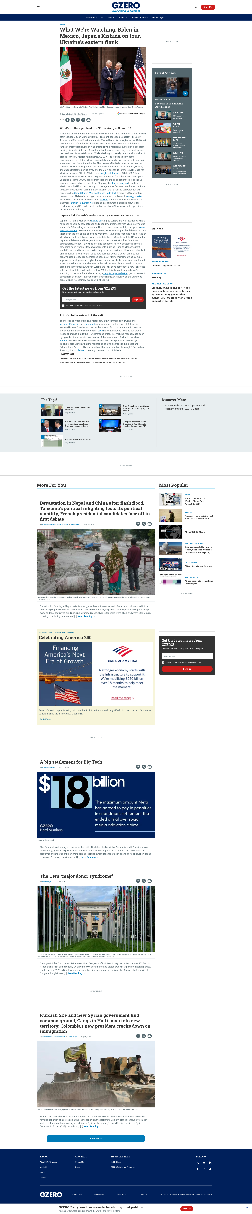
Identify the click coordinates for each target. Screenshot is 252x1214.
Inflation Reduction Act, (82, 202)
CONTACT (81, 1156)
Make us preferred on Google (132, 113)
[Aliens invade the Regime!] (170, 564)
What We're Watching (162, 284)
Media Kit (44, 1167)
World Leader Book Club (178, 131)
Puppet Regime (176, 125)
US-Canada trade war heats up (179, 117)
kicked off (96, 220)
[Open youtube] (204, 1163)
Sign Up (187, 1208)
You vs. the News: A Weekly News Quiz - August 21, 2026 (195, 501)
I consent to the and (83, 305)
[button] (208, 7)
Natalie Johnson (48, 524)
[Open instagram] (204, 1169)
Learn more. (45, 719)
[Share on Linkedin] (78, 120)
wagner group (101, 362)
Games (187, 495)
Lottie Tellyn (46, 882)
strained (104, 199)
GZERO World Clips (179, 138)
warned (63, 340)
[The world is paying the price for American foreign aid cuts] (163, 142)
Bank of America (68, 632)
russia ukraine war (118, 362)
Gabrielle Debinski (69, 114)
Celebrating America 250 (166, 265)
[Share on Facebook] (67, 120)
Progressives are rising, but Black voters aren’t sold (199, 517)
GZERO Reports (162, 99)
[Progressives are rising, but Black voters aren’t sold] (170, 515)
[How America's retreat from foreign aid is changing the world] (110, 409)
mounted (90, 324)
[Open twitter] (198, 1163)
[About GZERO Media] (170, 531)
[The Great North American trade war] (52, 409)
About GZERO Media (195, 532)
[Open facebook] (198, 1169)
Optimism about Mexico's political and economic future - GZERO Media (185, 407)
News (62, 24)
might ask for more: (111, 173)
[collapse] (247, 1207)
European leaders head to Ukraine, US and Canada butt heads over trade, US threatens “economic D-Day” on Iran (136, 426)
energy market (134, 196)
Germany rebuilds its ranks (78, 439)
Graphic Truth (191, 577)
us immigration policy (84, 362)
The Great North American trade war (77, 408)
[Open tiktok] (210, 1169)
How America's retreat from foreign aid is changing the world (136, 408)
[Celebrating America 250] (172, 246)
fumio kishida (66, 358)
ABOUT (44, 1156)
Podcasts (123, 17)
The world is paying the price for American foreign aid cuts (179, 147)
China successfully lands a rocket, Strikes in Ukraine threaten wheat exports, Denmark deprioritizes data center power (199, 552)
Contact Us (79, 1162)
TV (102, 17)
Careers (43, 1178)
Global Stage (158, 17)
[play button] (172, 87)
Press (77, 1167)
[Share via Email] (88, 120)
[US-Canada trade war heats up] (163, 114)
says (100, 330)
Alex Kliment (81, 114)
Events (43, 1172)
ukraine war (114, 358)
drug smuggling (119, 183)
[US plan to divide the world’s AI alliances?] (163, 156)
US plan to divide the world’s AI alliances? (179, 158)
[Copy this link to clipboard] (83, 120)
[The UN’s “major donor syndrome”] (96, 919)
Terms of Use (96, 305)
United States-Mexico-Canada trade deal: (95, 193)
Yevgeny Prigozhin (69, 324)
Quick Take (178, 113)
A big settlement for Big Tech (71, 762)
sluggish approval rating (115, 273)
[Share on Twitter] (73, 120)
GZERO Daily (116, 1162)
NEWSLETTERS (120, 1156)
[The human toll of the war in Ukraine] (163, 169)
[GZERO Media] (126, 7)
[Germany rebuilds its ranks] (52, 441)
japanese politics (129, 358)
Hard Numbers (159, 274)
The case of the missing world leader (169, 105)
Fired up (156, 277)
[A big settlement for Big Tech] (96, 804)
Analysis (188, 512)
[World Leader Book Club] (163, 127)
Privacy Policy (83, 305)
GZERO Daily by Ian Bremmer (123, 1167)
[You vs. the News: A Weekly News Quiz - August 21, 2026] (170, 499)
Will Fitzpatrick (62, 524)
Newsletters (91, 17)
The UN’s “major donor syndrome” (76, 876)
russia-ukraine (66, 362)
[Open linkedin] (210, 1163)
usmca (105, 358)
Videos (111, 17)
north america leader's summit (87, 358)
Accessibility (99, 1194)
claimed (81, 350)
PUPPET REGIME (140, 17)
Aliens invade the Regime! (198, 566)
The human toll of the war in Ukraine (179, 173)
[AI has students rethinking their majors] (170, 580)
